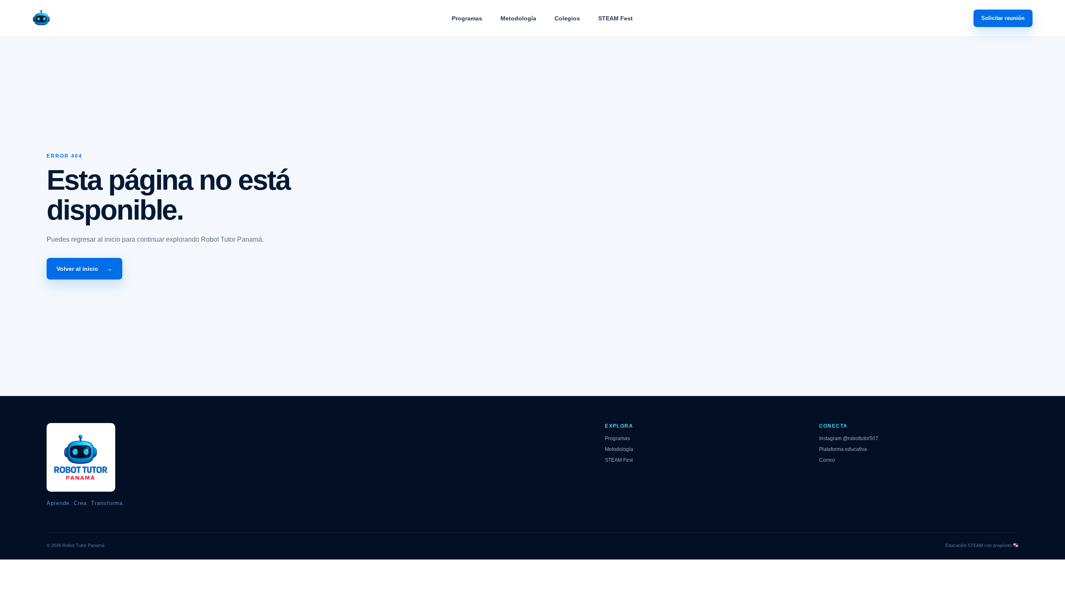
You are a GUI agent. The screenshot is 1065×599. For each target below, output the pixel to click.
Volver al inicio (84, 268)
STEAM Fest (615, 18)
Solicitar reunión (1003, 18)
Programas (467, 18)
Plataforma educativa (843, 449)
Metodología (518, 18)
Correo (827, 460)
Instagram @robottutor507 (848, 438)
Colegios (567, 18)
